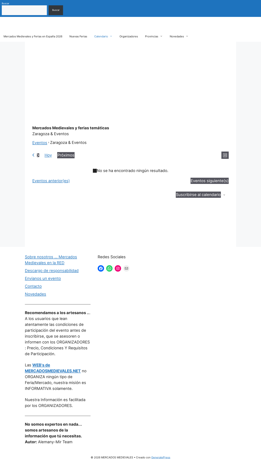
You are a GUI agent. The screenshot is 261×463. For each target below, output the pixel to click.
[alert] (130, 170)
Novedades (177, 36)
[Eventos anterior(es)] (33, 155)
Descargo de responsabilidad (52, 270)
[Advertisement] (130, 75)
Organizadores (128, 36)
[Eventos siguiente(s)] (38, 155)
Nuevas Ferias (78, 36)
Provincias (151, 36)
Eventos (39, 142)
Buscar (5, 3)
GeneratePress (160, 457)
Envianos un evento (43, 278)
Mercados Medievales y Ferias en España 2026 (33, 36)
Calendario (101, 36)
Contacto (33, 286)
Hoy (48, 155)
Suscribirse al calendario (198, 194)
